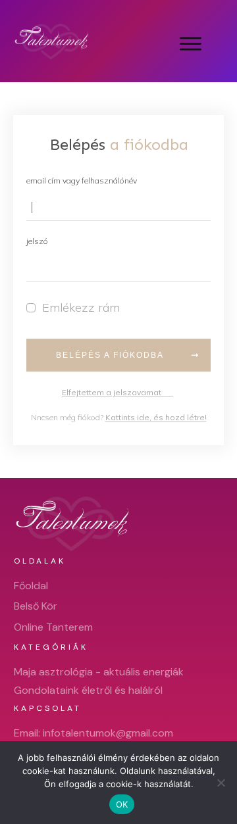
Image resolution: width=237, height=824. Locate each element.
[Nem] (220, 782)
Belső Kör (35, 606)
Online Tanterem (53, 627)
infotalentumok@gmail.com (108, 733)
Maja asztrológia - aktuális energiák (99, 672)
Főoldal (31, 586)
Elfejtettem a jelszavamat (117, 392)
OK (122, 804)
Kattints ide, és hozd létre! (156, 417)
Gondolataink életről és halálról (88, 690)
